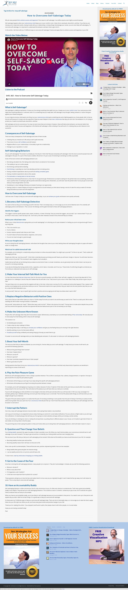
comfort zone (73, 110)
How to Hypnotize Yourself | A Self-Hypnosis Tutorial (63, 538)
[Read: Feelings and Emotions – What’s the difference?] (101, 106)
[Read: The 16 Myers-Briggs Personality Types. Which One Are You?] (101, 94)
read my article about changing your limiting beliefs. (28, 455)
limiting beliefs (12, 432)
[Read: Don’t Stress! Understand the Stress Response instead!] (101, 118)
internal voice (20, 222)
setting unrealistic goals (42, 171)
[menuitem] (88, 3)
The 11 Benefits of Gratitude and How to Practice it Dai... (64, 547)
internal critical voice (24, 277)
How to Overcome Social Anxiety (111, 153)
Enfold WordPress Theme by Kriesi (34, 585)
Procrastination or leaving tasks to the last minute (21, 176)
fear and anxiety (77, 315)
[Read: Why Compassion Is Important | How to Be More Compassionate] (101, 148)
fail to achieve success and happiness (27, 20)
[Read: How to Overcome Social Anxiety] (101, 154)
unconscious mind (36, 400)
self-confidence (22, 142)
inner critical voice (57, 119)
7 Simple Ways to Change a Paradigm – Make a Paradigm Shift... (66, 530)
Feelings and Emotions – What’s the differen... (61, 543)
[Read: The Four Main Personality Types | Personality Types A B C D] (47, 558)
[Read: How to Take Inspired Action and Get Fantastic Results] (101, 130)
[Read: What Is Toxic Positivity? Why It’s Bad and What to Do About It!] (101, 112)
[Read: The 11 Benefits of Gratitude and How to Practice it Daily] (47, 548)
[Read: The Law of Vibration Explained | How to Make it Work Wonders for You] (101, 124)
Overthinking (10, 169)
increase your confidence (35, 327)
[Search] (124, 3)
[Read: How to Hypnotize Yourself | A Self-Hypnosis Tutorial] (101, 100)
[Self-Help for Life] (10, 3)
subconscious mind (30, 23)
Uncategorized (49, 13)
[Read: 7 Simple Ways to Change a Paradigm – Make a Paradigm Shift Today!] (101, 88)
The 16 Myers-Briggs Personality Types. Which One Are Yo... (64, 534)
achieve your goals (54, 196)
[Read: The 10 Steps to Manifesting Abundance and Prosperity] (101, 136)
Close (63, 589)
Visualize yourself (12, 332)
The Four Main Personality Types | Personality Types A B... (64, 557)
